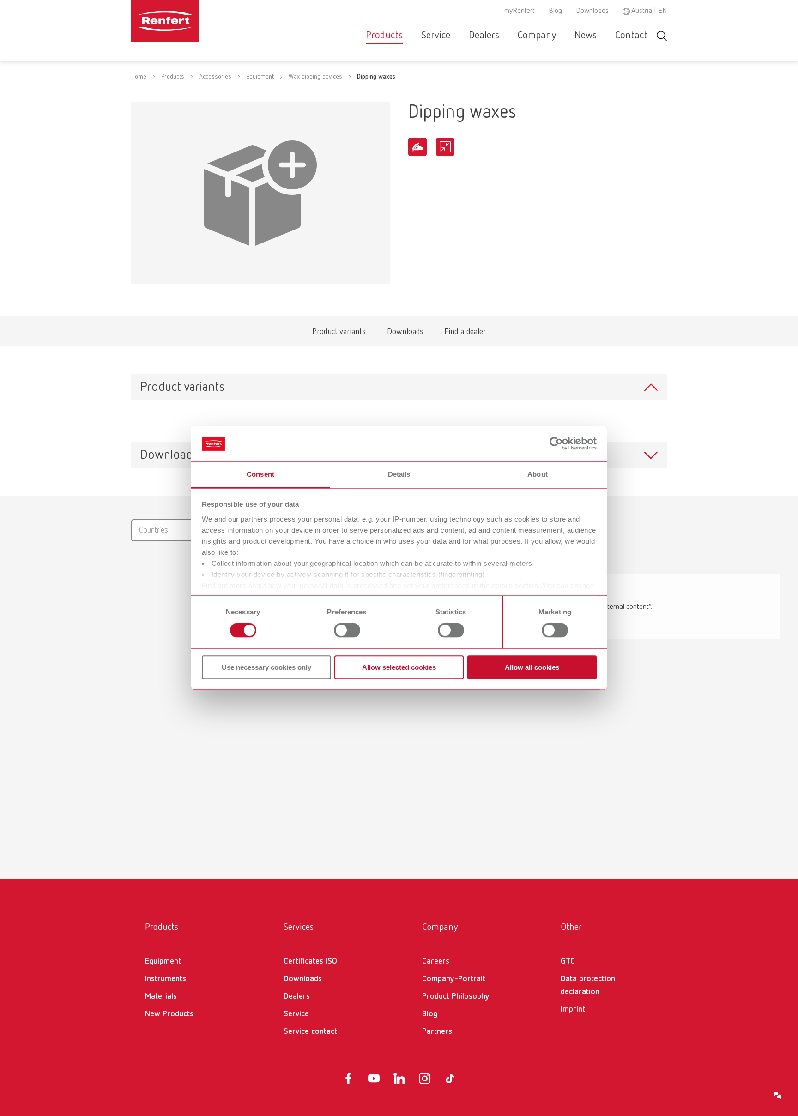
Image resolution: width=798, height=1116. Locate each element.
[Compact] (445, 147)
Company (537, 35)
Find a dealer (465, 334)
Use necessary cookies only (266, 667)
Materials (161, 996)
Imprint (573, 1009)
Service (435, 35)
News (585, 35)
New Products (169, 1014)
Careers (435, 961)
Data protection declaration (588, 985)
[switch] (347, 630)
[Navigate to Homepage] (193, 21)
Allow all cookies (532, 667)
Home (138, 76)
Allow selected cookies (399, 667)
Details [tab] (399, 474)
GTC (568, 961)
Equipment (260, 76)
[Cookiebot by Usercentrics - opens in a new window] (556, 444)
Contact (631, 35)
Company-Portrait (453, 979)
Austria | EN (649, 11)
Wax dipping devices (315, 76)
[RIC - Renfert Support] (778, 1096)
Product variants (339, 334)
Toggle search (662, 36)
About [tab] (537, 474)
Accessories (215, 76)
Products (384, 35)
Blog (555, 11)
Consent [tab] (260, 474)
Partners (437, 1031)
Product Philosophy (456, 996)
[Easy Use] (417, 147)
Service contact (310, 1031)
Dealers (484, 35)
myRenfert (519, 11)
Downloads (592, 11)
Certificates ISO (310, 961)
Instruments (165, 979)
